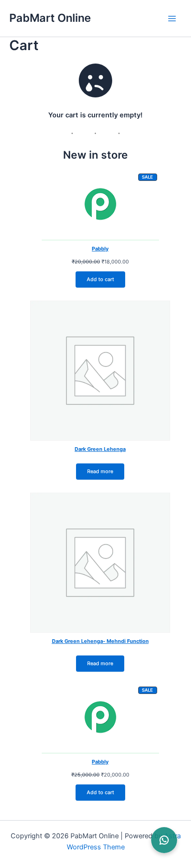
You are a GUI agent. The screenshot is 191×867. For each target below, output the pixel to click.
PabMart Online (50, 18)
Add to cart (100, 279)
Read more (100, 471)
